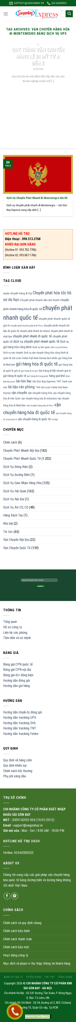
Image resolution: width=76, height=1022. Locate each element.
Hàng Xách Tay (13, 515)
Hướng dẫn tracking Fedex (20, 734)
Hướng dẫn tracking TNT (19, 728)
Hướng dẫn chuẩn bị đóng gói (22, 712)
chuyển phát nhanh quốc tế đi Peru (26, 325)
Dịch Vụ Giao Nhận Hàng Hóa (22, 483)
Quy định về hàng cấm (17, 760)
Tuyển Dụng (34, 977)
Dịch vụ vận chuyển (13, 352)
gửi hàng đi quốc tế (14, 376)
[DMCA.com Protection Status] (38, 1016)
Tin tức (8, 532)
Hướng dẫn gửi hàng (16, 686)
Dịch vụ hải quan (41, 347)
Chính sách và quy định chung (22, 923)
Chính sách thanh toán (17, 939)
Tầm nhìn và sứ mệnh (17, 638)
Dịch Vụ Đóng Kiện (15, 467)
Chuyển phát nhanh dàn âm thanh (40, 300)
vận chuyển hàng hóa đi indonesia (39, 398)
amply (6, 293)
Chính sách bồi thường (17, 771)
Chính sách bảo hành (16, 931)
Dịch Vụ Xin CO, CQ (15, 507)
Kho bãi (8, 524)
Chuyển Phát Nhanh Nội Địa (21, 451)
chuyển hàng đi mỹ (21, 293)
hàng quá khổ (57, 376)
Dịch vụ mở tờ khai (59, 347)
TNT (58, 381)
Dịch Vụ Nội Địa (13, 499)
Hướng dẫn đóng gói (16, 681)
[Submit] (69, 13)
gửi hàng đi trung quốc (37, 376)
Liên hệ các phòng (15, 633)
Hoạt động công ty (15, 955)
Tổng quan (10, 622)
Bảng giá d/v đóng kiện (18, 675)
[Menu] (5, 14)
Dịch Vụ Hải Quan (14, 491)
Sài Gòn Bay (23, 381)
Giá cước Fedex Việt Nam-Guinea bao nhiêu (34, 358)
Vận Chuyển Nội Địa (16, 540)
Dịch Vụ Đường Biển (16, 475)
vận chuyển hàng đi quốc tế (34, 419)
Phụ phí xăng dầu (14, 776)
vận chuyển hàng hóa (40, 393)
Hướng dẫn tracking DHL (19, 723)
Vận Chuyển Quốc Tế (17, 548)
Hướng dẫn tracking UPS (19, 718)
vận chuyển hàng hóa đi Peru (39, 405)
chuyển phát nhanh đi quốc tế (32, 336)
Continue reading (38, 88)
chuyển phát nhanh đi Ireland (35, 331)
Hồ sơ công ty (12, 627)
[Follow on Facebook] (7, 896)
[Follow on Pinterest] (14, 896)
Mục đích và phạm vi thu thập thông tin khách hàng (36, 963)
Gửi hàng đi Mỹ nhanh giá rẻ (55, 370)
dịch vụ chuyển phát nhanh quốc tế (36, 341)
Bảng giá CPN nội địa (17, 670)
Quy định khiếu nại (15, 765)
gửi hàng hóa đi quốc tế (37, 364)
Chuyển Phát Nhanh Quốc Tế (22, 459)
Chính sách (10, 442)
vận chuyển (19, 393)
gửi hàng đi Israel (29, 371)
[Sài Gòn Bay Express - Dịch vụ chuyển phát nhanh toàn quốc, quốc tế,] (37, 13)
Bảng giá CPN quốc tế (18, 664)
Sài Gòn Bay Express (44, 381)
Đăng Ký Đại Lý (13, 977)
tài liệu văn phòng (21, 387)
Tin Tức (49, 977)
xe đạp (55, 419)
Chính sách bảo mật (16, 947)
